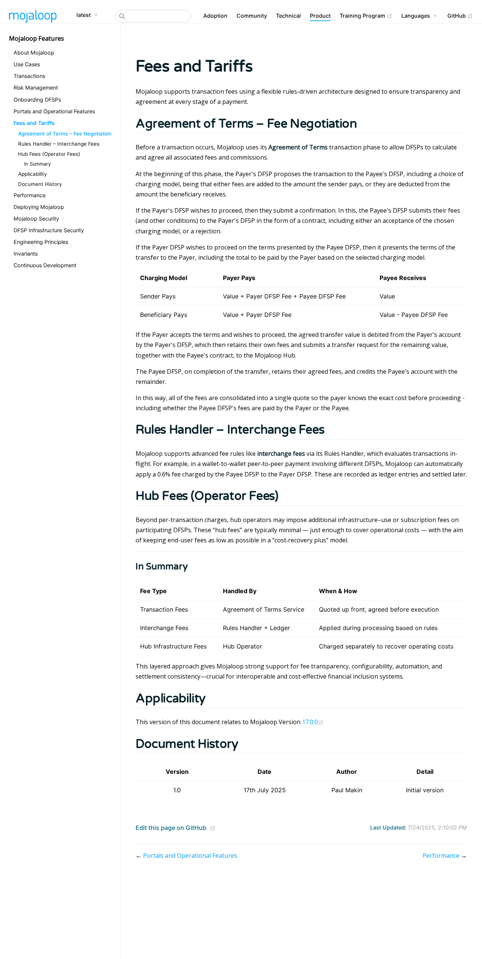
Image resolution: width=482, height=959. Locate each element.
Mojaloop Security (36, 218)
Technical (288, 15)
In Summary (37, 164)
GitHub (460, 15)
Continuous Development (45, 265)
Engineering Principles (41, 242)
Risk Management (36, 87)
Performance (30, 195)
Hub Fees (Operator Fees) (49, 154)
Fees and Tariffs (34, 122)
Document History (40, 184)
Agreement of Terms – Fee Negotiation (64, 134)
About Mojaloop (34, 52)
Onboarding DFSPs (37, 99)
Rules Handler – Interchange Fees (58, 144)
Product (320, 15)
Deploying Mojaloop (39, 206)
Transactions (29, 76)
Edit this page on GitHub (171, 827)
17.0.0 (312, 722)
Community (251, 15)
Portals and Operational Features (54, 111)
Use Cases (27, 64)
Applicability (32, 174)
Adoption (215, 15)
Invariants (26, 253)
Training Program (366, 15)
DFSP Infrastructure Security (49, 230)
